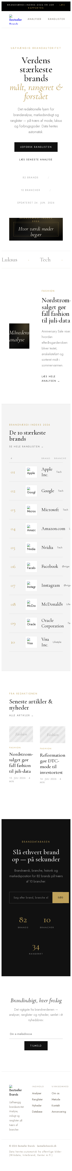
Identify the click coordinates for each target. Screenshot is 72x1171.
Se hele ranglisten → (26, 446)
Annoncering (59, 1112)
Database (37, 1112)
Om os (55, 1093)
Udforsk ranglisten (36, 147)
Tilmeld (36, 1045)
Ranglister (56, 19)
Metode (56, 1099)
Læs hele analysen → (51, 379)
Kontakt (56, 1105)
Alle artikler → (21, 715)
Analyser (34, 19)
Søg (61, 897)
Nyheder (37, 1105)
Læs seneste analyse (36, 159)
